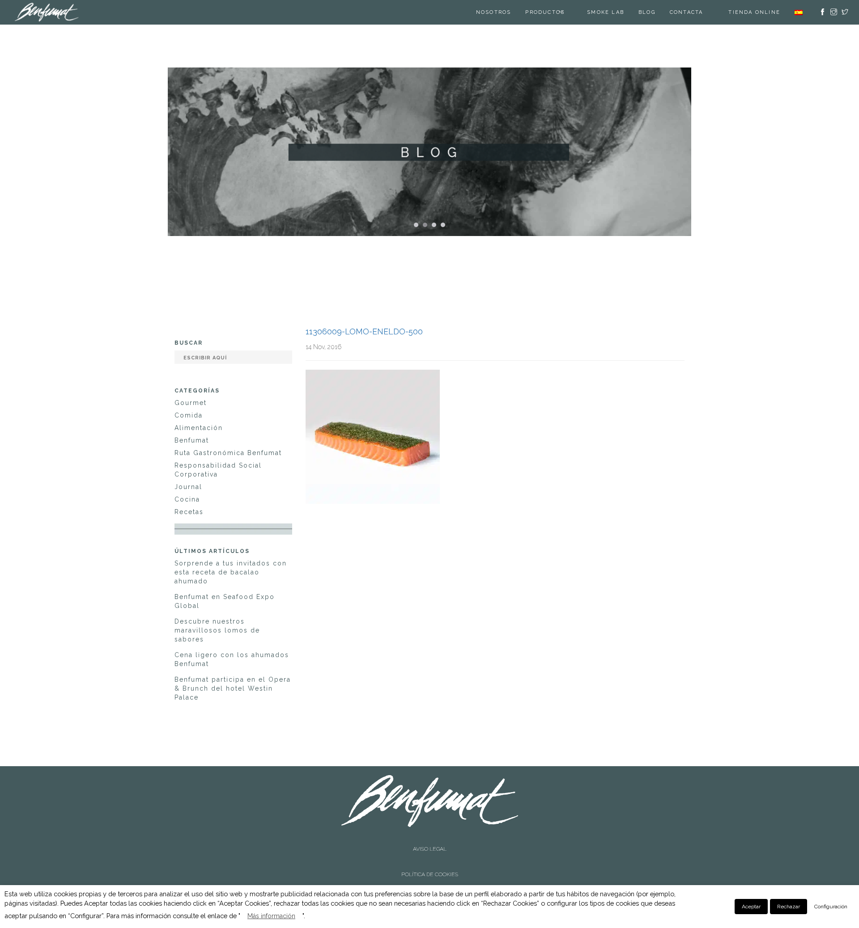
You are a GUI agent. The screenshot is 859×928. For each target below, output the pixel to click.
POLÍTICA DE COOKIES (429, 847)
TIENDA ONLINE (754, 12)
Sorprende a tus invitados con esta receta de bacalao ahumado (230, 572)
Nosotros (505, 12)
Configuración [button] (830, 906)
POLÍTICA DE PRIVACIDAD (429, 855)
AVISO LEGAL (430, 840)
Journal (188, 486)
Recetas (189, 511)
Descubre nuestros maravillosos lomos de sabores (217, 630)
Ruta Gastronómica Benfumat (228, 452)
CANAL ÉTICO (429, 863)
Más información (271, 916)
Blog (658, 12)
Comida (188, 415)
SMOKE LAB (616, 12)
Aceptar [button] (751, 906)
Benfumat (191, 440)
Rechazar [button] (788, 906)
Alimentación (198, 427)
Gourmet (190, 402)
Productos (556, 12)
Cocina (187, 499)
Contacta (697, 12)
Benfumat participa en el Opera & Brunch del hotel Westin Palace (232, 688)
